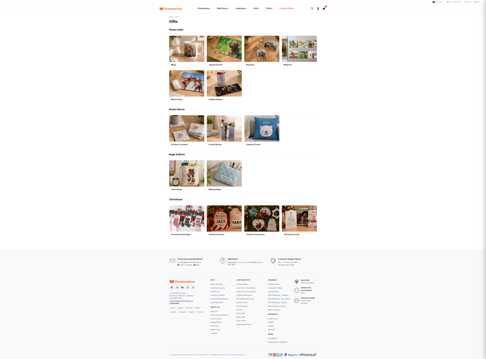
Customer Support (217, 288)
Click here (232, 262)
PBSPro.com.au (274, 310)
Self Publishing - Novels (277, 302)
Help (478, 2)
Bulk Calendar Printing (277, 306)
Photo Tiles (240, 313)
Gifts (256, 8)
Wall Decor (222, 8)
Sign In (468, 2)
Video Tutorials (185, 265)
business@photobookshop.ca (189, 262)
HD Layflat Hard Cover (245, 299)
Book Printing (273, 292)
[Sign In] (318, 8)
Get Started (272, 338)
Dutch (173, 308)
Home (171, 17)
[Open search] (312, 8)
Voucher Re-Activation (219, 299)
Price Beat (214, 326)
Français (181, 308)
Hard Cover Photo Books (246, 292)
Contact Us (214, 292)
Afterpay (271, 330)
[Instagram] (188, 287)
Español (191, 312)
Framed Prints (241, 306)
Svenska (200, 312)
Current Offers (286, 8)
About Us (214, 311)
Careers (213, 333)
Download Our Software (277, 342)
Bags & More (177, 154)
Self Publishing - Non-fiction (279, 299)
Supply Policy (215, 322)
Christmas (176, 199)
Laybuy (271, 326)
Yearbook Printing (275, 288)
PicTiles (239, 310)
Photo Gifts (176, 29)
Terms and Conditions (219, 315)
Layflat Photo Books (244, 295)
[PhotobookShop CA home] (170, 8)
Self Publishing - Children (278, 295)
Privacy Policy (215, 319)
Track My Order (455, 2)
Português (182, 312)
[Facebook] (177, 287)
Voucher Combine (217, 295)
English (173, 312)
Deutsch (189, 308)
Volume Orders (274, 284)
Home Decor (177, 109)
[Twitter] (172, 287)
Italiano (197, 308)
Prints (269, 8)
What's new (215, 330)
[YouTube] (182, 287)
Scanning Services (243, 324)
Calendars (241, 8)
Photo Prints (241, 321)
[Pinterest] (193, 287)
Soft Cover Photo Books (245, 288)
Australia (439, 2)
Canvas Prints (241, 302)
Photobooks (204, 8)
